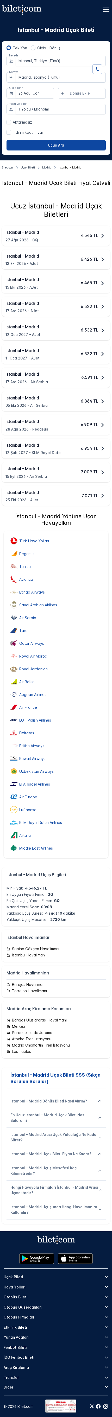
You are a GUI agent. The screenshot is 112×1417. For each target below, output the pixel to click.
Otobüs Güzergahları (23, 1307)
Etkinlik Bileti (15, 1327)
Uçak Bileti (13, 1277)
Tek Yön (20, 48)
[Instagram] (105, 1406)
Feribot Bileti (15, 1347)
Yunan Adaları (16, 1337)
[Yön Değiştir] (97, 69)
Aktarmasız (22, 122)
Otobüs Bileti (16, 1297)
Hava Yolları (15, 1287)
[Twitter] (92, 1406)
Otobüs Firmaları (19, 1317)
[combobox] (61, 61)
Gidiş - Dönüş (48, 48)
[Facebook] (98, 1406)
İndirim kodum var (28, 132)
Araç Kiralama (16, 1367)
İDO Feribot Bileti (19, 1357)
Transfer (11, 1377)
